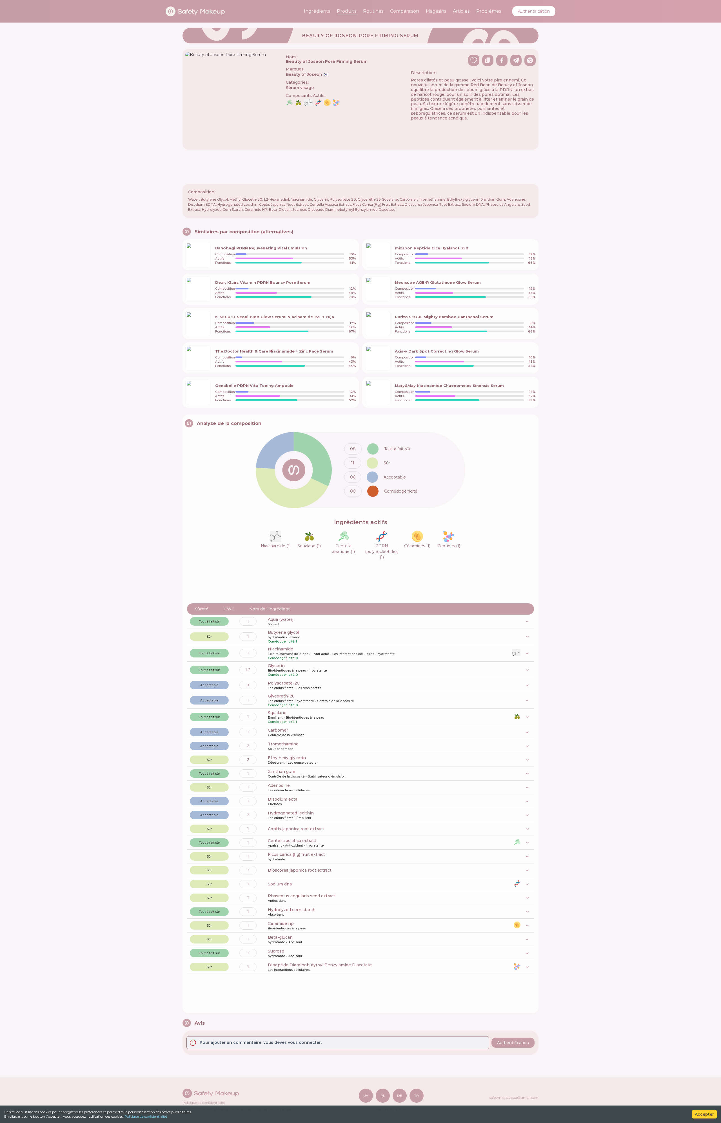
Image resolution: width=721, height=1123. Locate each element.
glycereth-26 (281, 696)
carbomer (278, 730)
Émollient (275, 717)
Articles (461, 11)
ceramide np (281, 923)
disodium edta (282, 799)
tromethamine (283, 744)
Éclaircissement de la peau (289, 654)
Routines (373, 11)
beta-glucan (280, 937)
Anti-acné (321, 654)
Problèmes (488, 11)
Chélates (275, 804)
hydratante (276, 637)
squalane (277, 712)
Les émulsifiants (280, 688)
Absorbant (276, 914)
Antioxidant (294, 845)
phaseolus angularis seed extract (301, 895)
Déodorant (276, 763)
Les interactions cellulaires (353, 654)
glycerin (276, 665)
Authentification (534, 11)
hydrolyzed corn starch (291, 909)
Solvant (273, 624)
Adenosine (279, 785)
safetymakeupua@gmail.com (513, 1097)
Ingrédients (317, 11)
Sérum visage (300, 87)
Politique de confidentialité (145, 1116)
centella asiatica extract (292, 840)
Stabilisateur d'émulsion (327, 776)
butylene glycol (283, 632)
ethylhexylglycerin (287, 757)
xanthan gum (281, 771)
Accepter (704, 1114)
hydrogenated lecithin (291, 813)
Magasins (436, 11)
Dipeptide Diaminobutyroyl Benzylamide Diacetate (320, 964)
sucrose (276, 951)
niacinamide (280, 649)
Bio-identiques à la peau (287, 670)
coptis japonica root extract (296, 828)
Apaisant (275, 845)
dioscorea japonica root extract (299, 870)
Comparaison (404, 11)
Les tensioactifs (309, 688)
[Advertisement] (360, 167)
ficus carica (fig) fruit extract (296, 854)
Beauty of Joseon (307, 74)
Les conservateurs (302, 763)
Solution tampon (280, 749)
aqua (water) (280, 619)
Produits (346, 11)
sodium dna (280, 884)
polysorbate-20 (284, 683)
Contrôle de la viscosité (335, 701)
